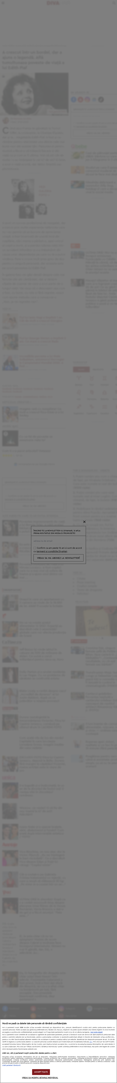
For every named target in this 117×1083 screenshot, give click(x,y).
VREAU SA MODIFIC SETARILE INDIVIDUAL (40, 1078)
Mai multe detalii (96, 1032)
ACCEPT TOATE (41, 1072)
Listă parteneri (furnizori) (11, 1065)
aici (91, 1042)
